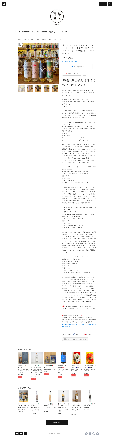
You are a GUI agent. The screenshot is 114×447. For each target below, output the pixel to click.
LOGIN (103, 4)
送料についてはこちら (71, 61)
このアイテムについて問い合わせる (76, 339)
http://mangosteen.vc (97, 433)
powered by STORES (55, 433)
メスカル (26, 39)
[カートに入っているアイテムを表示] (110, 4)
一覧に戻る (57, 422)
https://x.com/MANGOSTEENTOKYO (90, 433)
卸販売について (54, 32)
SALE (34, 32)
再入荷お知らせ (79, 67)
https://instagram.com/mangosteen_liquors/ (93, 433)
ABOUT (64, 32)
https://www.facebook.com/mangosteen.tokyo (86, 433)
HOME (17, 32)
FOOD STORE (42, 32)
